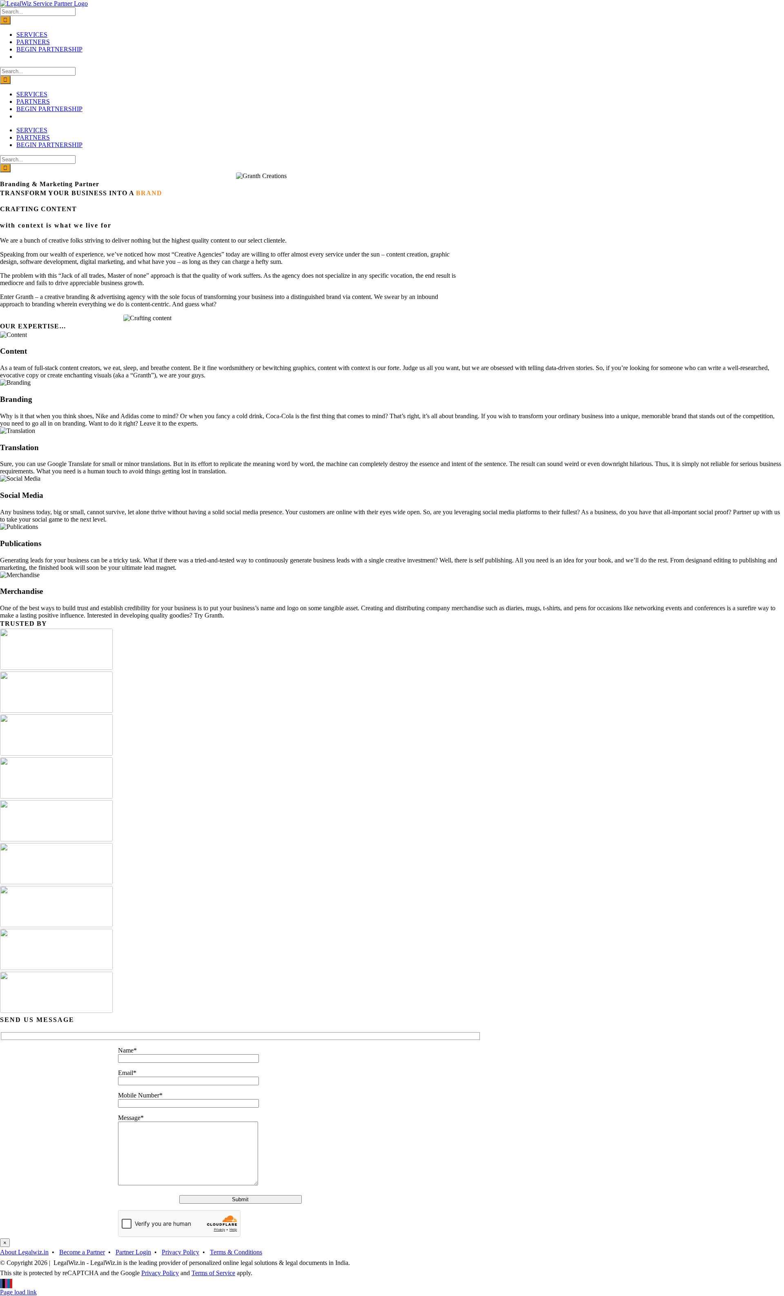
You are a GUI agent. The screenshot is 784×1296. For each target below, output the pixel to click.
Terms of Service (213, 1272)
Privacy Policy (180, 1252)
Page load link (18, 1292)
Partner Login (133, 1252)
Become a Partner (82, 1252)
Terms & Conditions (236, 1252)
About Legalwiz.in (24, 1252)
